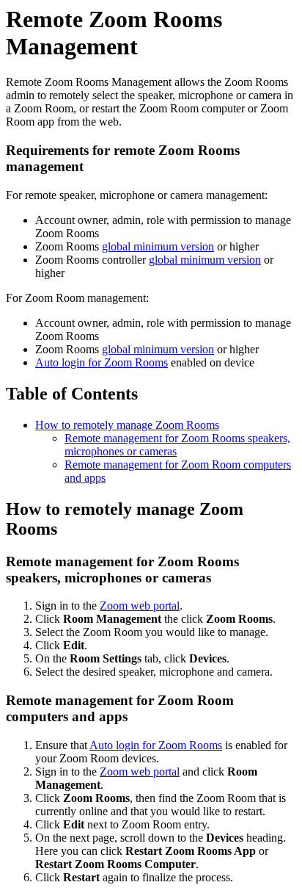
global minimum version (158, 246)
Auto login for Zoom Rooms (101, 362)
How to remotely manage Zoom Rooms (127, 425)
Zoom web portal (140, 605)
